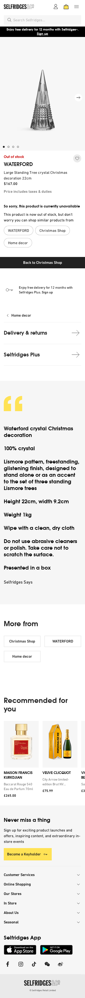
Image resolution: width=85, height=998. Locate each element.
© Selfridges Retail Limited (43, 990)
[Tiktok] (34, 967)
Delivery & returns (25, 332)
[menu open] (76, 6)
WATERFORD (18, 164)
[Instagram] (21, 967)
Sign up (42, 34)
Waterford (16, 428)
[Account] (55, 6)
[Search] (9, 20)
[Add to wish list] (77, 158)
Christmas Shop (22, 641)
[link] (20, 786)
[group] (42, 763)
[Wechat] (47, 967)
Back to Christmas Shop (42, 262)
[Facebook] (7, 967)
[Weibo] (60, 967)
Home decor (21, 315)
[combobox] (46, 20)
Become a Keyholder (24, 854)
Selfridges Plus (22, 354)
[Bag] (66, 6)
